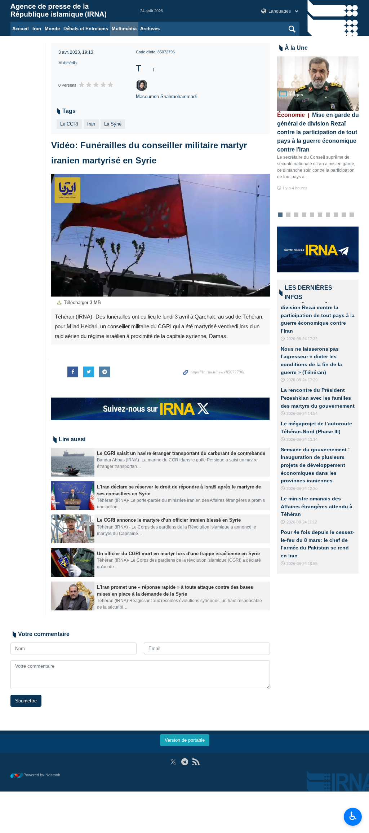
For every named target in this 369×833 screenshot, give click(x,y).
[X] (173, 762)
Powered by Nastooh (41, 775)
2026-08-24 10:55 (301, 563)
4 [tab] (304, 215)
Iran (36, 28)
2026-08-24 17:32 (301, 339)
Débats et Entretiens (85, 28)
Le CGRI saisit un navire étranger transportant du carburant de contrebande (181, 453)
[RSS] (196, 762)
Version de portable (185, 740)
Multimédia (124, 28)
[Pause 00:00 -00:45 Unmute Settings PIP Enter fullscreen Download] (160, 235)
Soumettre (26, 700)
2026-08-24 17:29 (301, 380)
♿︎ (353, 816)
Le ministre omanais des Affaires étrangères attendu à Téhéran (316, 506)
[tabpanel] (318, 124)
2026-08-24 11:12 (301, 522)
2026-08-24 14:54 (301, 413)
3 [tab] (296, 215)
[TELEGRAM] (185, 762)
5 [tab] (312, 215)
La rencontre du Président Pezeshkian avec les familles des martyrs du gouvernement (318, 397)
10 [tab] (352, 215)
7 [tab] (327, 215)
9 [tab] (343, 215)
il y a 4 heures (295, 188)
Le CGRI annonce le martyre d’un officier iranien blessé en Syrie (169, 520)
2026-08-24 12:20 (301, 488)
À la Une (296, 48)
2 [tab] (288, 215)
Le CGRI (69, 124)
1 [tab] (280, 215)
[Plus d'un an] (72, 462)
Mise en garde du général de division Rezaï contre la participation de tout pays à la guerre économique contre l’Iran (318, 132)
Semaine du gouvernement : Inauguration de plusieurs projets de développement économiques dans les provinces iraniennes (315, 465)
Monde (52, 28)
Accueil (20, 28)
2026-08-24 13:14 (301, 439)
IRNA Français (68, 11)
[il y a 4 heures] (318, 83)
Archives (150, 28)
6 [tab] (320, 215)
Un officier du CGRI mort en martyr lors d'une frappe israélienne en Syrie (178, 553)
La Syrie (112, 124)
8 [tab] (335, 215)
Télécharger (81, 302)
